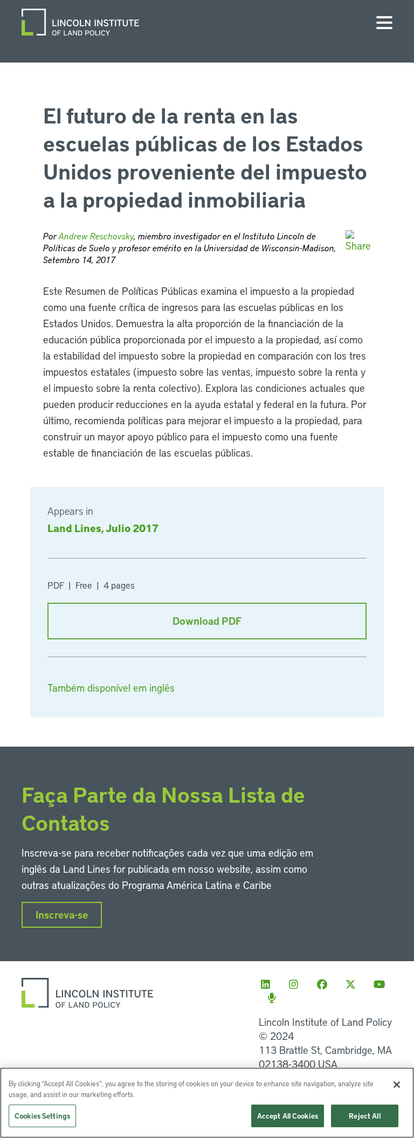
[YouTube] (382, 984)
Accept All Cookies (287, 1115)
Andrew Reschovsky (96, 236)
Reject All (364, 1115)
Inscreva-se (62, 914)
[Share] (358, 241)
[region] (207, 1102)
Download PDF (207, 620)
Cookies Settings (42, 1115)
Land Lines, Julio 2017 (102, 528)
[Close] (397, 1084)
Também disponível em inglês (111, 687)
